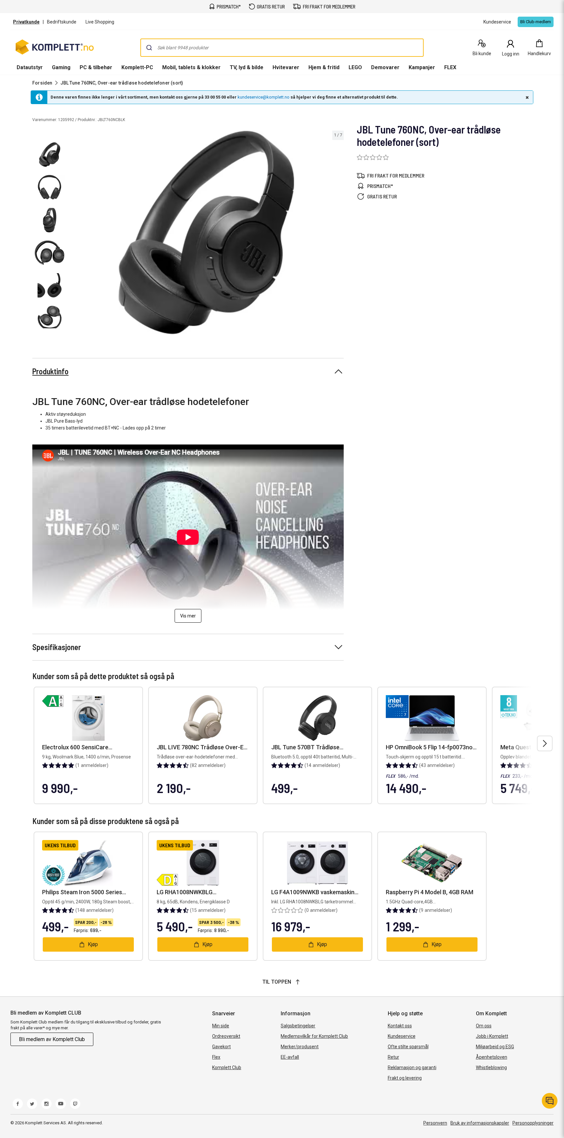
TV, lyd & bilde (246, 67)
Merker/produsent (300, 1046)
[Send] (149, 47)
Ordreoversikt (226, 1036)
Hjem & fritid (323, 67)
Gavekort (221, 1046)
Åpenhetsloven (491, 1057)
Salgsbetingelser (298, 1025)
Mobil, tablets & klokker (191, 67)
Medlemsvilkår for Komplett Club (314, 1036)
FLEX (450, 67)
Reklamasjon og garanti (412, 1067)
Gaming (61, 67)
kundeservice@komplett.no (264, 97)
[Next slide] (338, 234)
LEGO (355, 67)
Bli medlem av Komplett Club (52, 1039)
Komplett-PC (137, 67)
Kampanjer (422, 67)
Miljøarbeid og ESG (495, 1046)
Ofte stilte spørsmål (408, 1046)
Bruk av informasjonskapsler (479, 1123)
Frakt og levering (405, 1078)
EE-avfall (290, 1057)
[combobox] (282, 48)
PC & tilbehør (96, 67)
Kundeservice (401, 1036)
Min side (220, 1025)
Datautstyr (30, 67)
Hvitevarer (286, 67)
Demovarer (385, 67)
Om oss (484, 1025)
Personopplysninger (533, 1123)
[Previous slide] (74, 234)
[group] (206, 233)
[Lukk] (526, 97)
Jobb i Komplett (492, 1036)
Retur (393, 1057)
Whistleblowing (491, 1067)
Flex (216, 1057)
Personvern (435, 1123)
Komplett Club (226, 1067)
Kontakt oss (400, 1025)
